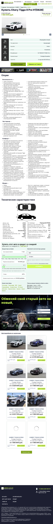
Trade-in (4, 501)
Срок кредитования (14, 251)
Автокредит (28, 1)
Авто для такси (6, 499)
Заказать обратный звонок (30, 4)
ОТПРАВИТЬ (39, 266)
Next (50, 35)
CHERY (17, 7)
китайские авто (17, 496)
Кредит (15, 499)
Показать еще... (26, 452)
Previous (3, 35)
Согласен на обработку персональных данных (43, 315)
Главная (3, 7)
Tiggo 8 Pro (23, 7)
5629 (29, 7)
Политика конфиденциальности (9, 517)
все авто (4, 496)
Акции (42, 1)
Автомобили (10, 7)
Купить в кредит (18, 64)
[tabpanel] (13, 25)
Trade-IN (36, 1)
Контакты (48, 1)
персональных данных (43, 263)
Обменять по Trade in (35, 64)
